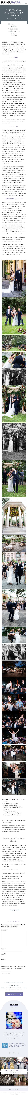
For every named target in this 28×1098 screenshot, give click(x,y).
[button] (14, 278)
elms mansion (14, 35)
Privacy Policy (14, 1094)
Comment (4, 930)
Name (3, 949)
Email (3, 954)
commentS (14, 910)
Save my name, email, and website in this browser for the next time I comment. (13, 967)
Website (3, 959)
